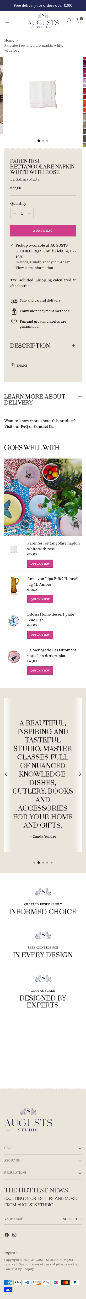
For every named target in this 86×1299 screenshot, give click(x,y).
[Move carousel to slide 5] (52, 863)
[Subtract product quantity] (15, 213)
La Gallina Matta (24, 179)
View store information (34, 267)
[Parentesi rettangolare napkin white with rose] (13, 554)
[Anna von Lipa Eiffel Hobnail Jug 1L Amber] (13, 589)
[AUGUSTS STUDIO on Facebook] (7, 1236)
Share (21, 365)
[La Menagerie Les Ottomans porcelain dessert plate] (13, 661)
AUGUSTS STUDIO (44, 1260)
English (9, 1253)
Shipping (44, 280)
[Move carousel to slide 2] (39, 862)
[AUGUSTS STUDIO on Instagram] (15, 1236)
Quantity (18, 203)
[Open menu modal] (7, 20)
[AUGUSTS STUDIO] (43, 20)
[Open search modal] (69, 20)
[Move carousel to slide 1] (34, 863)
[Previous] (6, 775)
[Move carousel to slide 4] (47, 863)
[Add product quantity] (29, 213)
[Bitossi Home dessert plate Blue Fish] (13, 625)
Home (9, 40)
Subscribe (72, 1219)
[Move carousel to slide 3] (43, 863)
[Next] (80, 775)
